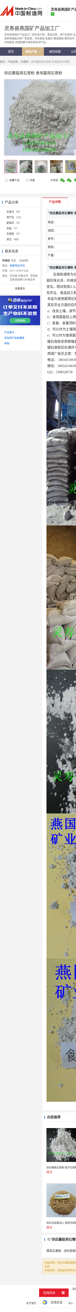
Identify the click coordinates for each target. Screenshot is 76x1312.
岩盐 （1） (13, 228)
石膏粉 (24, 62)
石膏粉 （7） (14, 234)
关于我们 (31, 1303)
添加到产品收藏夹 (14, 338)
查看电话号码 (17, 265)
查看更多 (20, 288)
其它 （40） (13, 239)
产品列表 (13, 62)
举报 (32, 180)
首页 (2, 62)
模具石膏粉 (53, 1251)
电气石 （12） (15, 217)
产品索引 (9, 332)
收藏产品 (14, 180)
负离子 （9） (14, 212)
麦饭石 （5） (14, 223)
